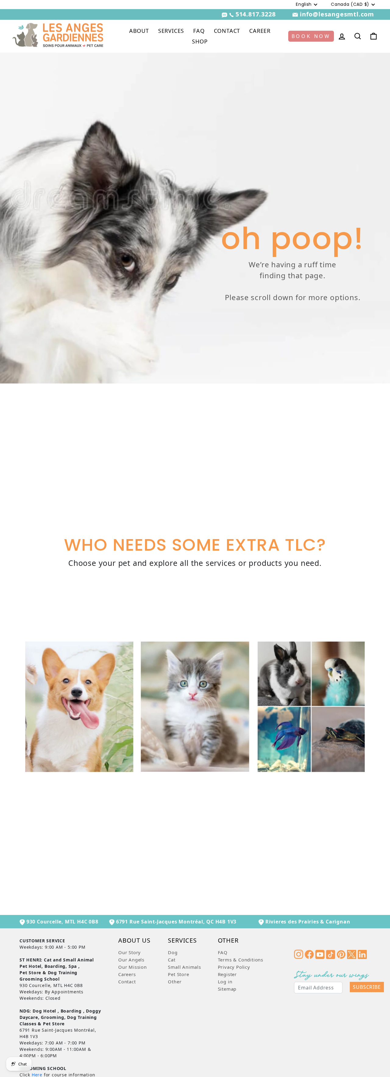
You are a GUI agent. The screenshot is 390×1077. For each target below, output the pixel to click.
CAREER (260, 30)
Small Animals (184, 967)
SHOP (199, 41)
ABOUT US (134, 940)
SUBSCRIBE (367, 987)
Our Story (129, 952)
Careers (127, 974)
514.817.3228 (255, 14)
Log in (225, 981)
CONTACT (227, 30)
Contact (127, 981)
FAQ (198, 30)
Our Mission (132, 967)
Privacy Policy (234, 967)
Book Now (311, 36)
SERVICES (171, 30)
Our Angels (131, 960)
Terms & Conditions (240, 960)
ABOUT (139, 30)
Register (227, 974)
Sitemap (227, 989)
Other (174, 981)
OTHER (228, 940)
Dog (172, 952)
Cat (171, 960)
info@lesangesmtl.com (336, 14)
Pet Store (178, 974)
